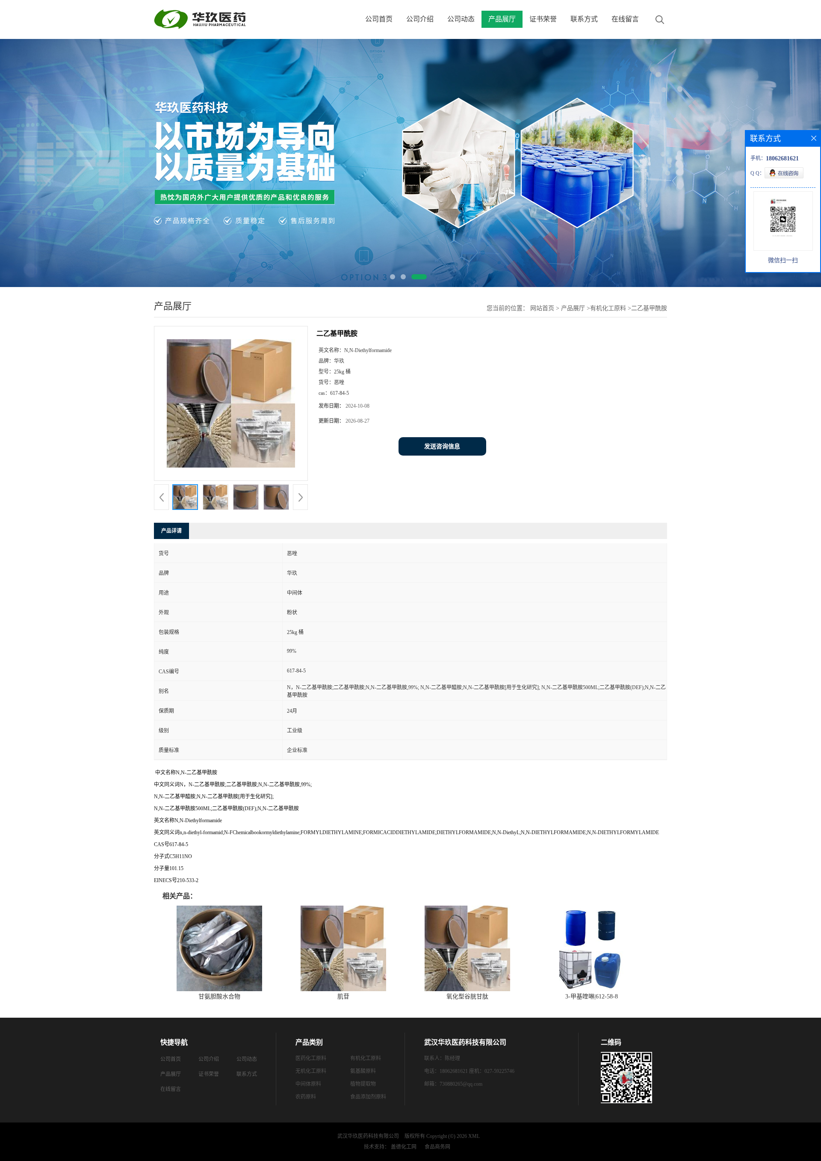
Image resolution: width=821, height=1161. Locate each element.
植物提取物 (363, 1084)
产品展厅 (502, 19)
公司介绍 (420, 19)
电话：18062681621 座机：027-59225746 (469, 1071)
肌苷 (343, 996)
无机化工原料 (310, 1071)
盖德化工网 (403, 1147)
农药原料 (305, 1097)
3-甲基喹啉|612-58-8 (591, 996)
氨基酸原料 (363, 1071)
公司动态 (461, 19)
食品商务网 (437, 1147)
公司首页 (379, 19)
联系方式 (584, 19)
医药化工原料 (310, 1058)
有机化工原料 (608, 308)
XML (474, 1136)
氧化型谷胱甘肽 (467, 996)
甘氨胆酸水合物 (219, 996)
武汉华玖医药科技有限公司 (368, 1136)
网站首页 (542, 308)
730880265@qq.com (461, 1084)
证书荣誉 (543, 19)
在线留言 (625, 19)
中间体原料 (308, 1084)
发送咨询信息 (442, 446)
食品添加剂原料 (368, 1097)
